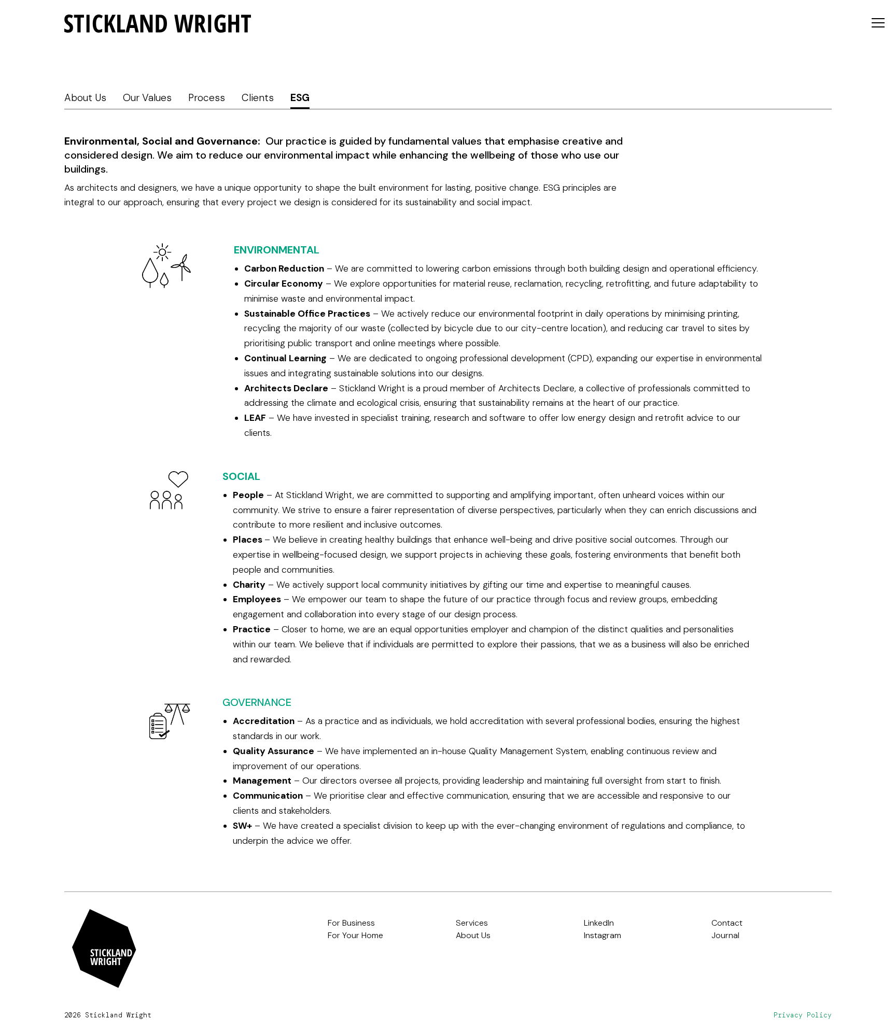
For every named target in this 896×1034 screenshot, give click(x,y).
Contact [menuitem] (727, 922)
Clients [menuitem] (258, 97)
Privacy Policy (803, 1015)
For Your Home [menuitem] (355, 935)
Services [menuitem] (472, 922)
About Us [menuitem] (85, 97)
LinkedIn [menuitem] (599, 922)
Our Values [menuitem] (147, 97)
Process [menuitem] (206, 97)
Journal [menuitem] (725, 935)
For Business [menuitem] (351, 922)
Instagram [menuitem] (602, 935)
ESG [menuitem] (300, 97)
